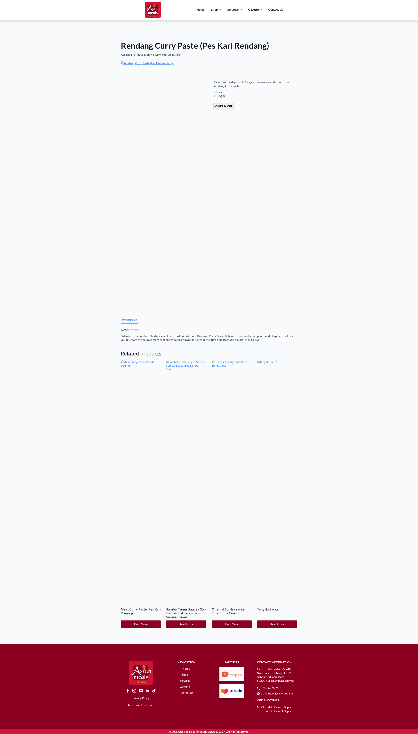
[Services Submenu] (242, 9)
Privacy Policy (141, 698)
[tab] (129, 319)
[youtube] (141, 690)
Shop (214, 9)
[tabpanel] (209, 335)
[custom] (154, 690)
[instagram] (134, 690)
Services (233, 9)
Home (201, 9)
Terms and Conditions (141, 705)
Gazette (253, 9)
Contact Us (275, 9)
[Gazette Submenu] (262, 9)
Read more (141, 624)
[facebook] (128, 690)
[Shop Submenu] (221, 9)
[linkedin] (147, 690)
